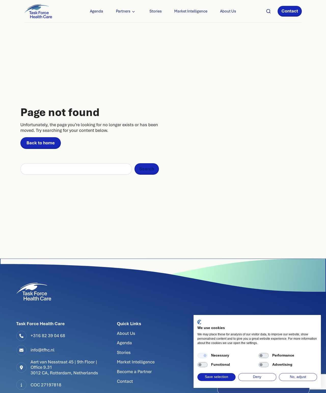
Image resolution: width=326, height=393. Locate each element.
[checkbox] (202, 355)
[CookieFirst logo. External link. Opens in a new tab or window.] (199, 322)
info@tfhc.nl (43, 350)
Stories (156, 11)
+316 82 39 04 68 (48, 335)
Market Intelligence (190, 11)
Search (146, 169)
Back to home (40, 143)
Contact (289, 11)
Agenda (96, 11)
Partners (123, 11)
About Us (228, 11)
